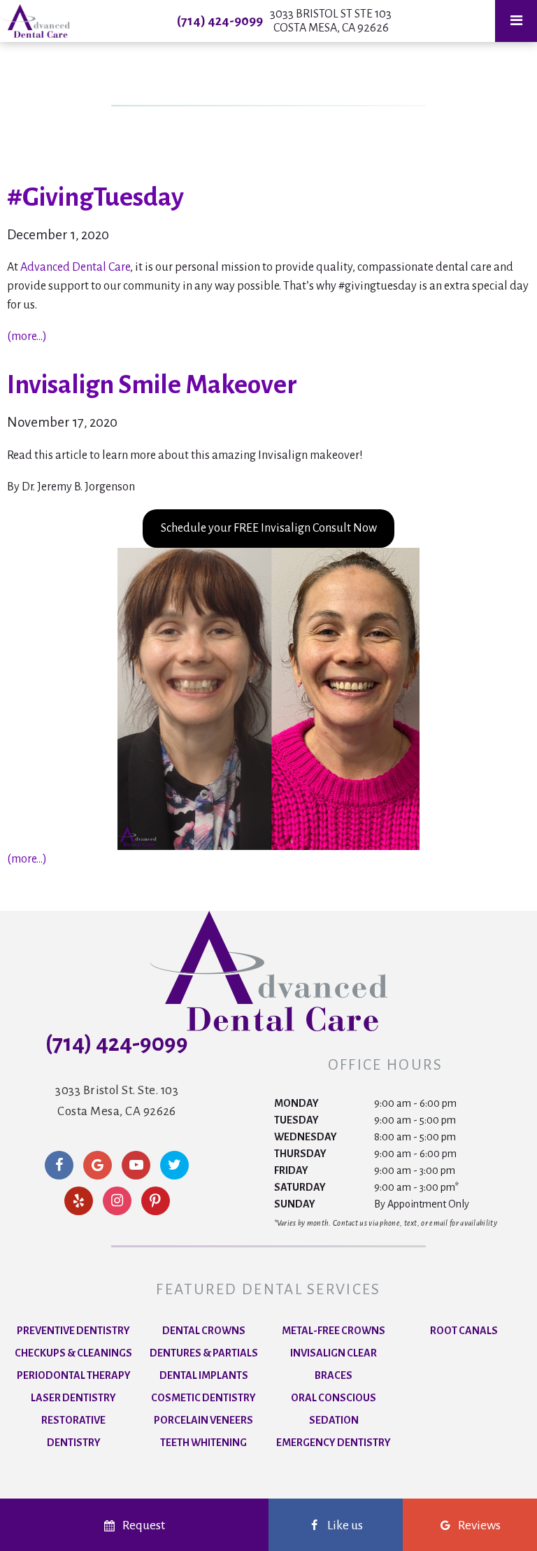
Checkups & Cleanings (73, 1353)
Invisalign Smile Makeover (152, 385)
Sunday (294, 1204)
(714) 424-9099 (220, 21)
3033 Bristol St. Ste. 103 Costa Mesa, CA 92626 (116, 1101)
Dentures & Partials (204, 1353)
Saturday (300, 1187)
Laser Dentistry (73, 1397)
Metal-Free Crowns (333, 1330)
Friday (291, 1170)
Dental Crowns (203, 1330)
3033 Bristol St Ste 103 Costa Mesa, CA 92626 (331, 21)
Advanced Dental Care (75, 267)
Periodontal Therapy (74, 1375)
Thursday (300, 1153)
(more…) (27, 336)
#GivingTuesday (95, 197)
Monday (296, 1103)
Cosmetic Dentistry (203, 1397)
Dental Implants (203, 1375)
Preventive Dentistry (73, 1330)
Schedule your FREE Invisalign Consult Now (269, 528)
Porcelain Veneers (203, 1420)
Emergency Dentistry (333, 1442)
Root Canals (464, 1330)
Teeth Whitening (203, 1442)
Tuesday (296, 1120)
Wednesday (305, 1136)
